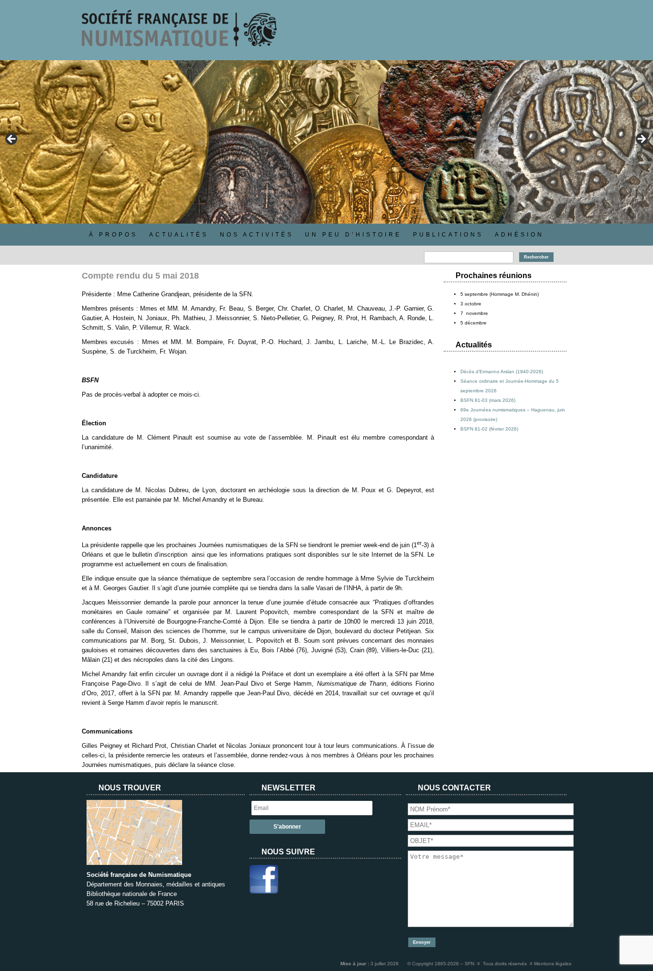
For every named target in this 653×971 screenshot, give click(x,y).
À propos (113, 234)
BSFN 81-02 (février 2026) (489, 429)
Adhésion (519, 234)
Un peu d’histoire (353, 234)
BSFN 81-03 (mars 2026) (487, 400)
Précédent (12, 139)
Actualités (178, 234)
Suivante (641, 139)
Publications (448, 234)
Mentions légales (552, 963)
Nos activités (257, 234)
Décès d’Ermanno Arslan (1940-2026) (501, 371)
